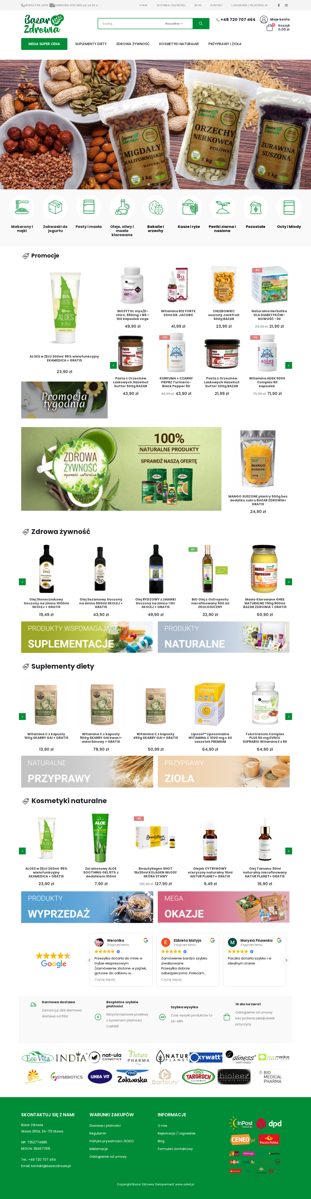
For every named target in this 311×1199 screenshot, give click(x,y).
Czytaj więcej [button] (104, 980)
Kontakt (216, 5)
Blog (198, 5)
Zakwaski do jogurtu (55, 228)
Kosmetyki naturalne (179, 43)
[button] (148, 184)
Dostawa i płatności (171, 5)
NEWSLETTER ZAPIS (36, 5)
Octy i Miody (289, 226)
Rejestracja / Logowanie (177, 1133)
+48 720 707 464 (42, 1159)
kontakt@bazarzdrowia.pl (51, 1166)
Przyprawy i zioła (225, 43)
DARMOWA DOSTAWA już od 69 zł (76, 5)
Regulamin (97, 1133)
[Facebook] (279, 5)
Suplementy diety (91, 43)
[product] (64, 307)
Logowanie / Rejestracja (250, 5)
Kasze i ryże (189, 226)
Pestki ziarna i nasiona (222, 228)
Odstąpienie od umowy (108, 1156)
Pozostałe (255, 226)
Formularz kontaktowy (175, 1149)
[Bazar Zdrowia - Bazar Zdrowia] (44, 23)
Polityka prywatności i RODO (111, 1141)
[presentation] (113, 365)
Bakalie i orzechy (155, 228)
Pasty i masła (89, 226)
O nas (144, 5)
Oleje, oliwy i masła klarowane (122, 230)
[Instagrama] (286, 5)
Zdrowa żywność (133, 43)
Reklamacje (98, 1149)
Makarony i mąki (22, 228)
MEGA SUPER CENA (44, 43)
